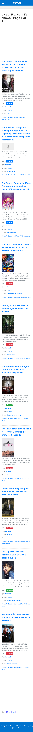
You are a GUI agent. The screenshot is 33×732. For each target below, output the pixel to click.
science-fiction (11, 293)
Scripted (8, 107)
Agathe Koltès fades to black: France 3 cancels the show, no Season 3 (16, 617)
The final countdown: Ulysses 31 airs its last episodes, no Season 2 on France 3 (16, 247)
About (21, 726)
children (13, 232)
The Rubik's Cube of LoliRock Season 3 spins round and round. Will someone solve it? (16, 186)
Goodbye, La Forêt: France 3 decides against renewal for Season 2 (15, 308)
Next (13, 712)
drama (9, 171)
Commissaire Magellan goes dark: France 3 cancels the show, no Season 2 (15, 491)
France (9, 110)
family (9, 232)
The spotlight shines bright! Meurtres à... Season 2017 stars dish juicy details (15, 369)
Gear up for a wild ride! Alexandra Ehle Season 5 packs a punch (14, 555)
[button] (3, 3)
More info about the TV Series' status (16, 175)
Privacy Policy (28, 726)
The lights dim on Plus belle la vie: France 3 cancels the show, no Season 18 (16, 432)
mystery (18, 415)
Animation (8, 226)
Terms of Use (17, 728)
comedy (18, 600)
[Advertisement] (16, 41)
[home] (16, 3)
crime (8, 114)
